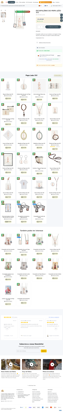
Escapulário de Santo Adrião (55, 274)
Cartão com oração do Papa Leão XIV (8, 299)
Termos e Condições (36, 391)
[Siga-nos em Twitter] (8, 401)
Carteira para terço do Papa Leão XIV (8, 119)
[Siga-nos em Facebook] (7, 401)
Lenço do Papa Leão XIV (8, 143)
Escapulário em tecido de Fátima (39, 217)
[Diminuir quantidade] (38, 26)
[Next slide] (4, 11)
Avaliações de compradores (53, 397)
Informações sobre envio (52, 394)
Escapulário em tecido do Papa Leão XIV (23, 217)
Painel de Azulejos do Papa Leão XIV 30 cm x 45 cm (8, 217)
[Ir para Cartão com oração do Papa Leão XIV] (8, 290)
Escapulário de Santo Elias (39, 249)
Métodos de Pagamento (52, 393)
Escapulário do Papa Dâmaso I (39, 274)
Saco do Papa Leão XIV (8, 192)
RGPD (33, 401)
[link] (31, 336)
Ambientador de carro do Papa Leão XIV (23, 95)
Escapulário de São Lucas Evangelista (8, 274)
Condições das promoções (53, 396)
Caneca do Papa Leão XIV (55, 94)
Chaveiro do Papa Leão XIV (24, 168)
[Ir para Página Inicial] (2, 2)
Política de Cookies (35, 396)
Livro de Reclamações (36, 400)
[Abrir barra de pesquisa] (61, 17)
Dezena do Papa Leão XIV (23, 118)
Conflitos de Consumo (36, 397)
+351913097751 (21, 391)
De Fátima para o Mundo (52, 401)
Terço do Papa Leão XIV (55, 168)
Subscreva (44, 350)
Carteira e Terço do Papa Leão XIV (39, 169)
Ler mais (53, 65)
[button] (11, 2)
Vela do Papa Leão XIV (39, 192)
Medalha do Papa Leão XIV (23, 143)
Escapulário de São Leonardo (8, 249)
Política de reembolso (36, 394)
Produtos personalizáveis (52, 400)
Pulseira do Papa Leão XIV (55, 143)
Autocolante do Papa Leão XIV (39, 95)
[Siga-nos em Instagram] (5, 401)
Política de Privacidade (36, 393)
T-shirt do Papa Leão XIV (23, 192)
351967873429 (20, 393)
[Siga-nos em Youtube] (10, 401)
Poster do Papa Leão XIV (8, 168)
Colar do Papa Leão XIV (39, 118)
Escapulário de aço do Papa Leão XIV (24, 250)
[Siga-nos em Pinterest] (11, 401)
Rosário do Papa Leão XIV (55, 192)
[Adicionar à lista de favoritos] (14, 85)
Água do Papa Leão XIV (8, 94)
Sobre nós (50, 391)
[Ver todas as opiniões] (31, 317)
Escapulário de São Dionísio (24, 298)
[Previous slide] (2, 11)
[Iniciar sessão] (61, 20)
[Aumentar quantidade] (43, 26)
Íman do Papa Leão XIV (55, 118)
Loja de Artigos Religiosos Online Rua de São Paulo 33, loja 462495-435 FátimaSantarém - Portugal (24, 396)
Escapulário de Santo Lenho (24, 274)
